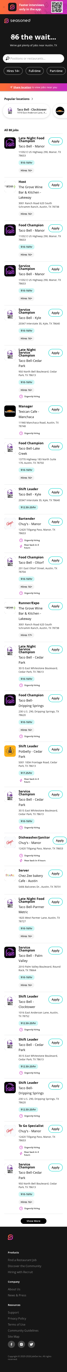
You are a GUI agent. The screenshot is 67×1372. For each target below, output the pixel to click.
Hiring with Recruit (20, 1272)
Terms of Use (16, 1324)
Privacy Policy (17, 1318)
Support (13, 1312)
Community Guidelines (23, 1330)
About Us (14, 1289)
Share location (22, 87)
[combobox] (33, 58)
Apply (55, 141)
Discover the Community (24, 1266)
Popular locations (17, 99)
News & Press (17, 1295)
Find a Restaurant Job (22, 1260)
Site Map (13, 1337)
